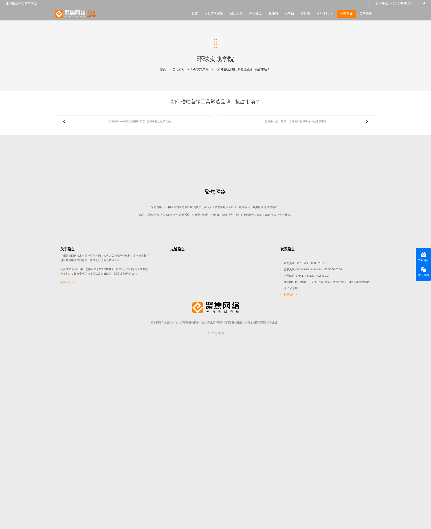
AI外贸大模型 (214, 14)
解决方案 (236, 14)
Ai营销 (289, 14)
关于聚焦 (365, 14)
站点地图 (217, 333)
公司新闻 (346, 14)
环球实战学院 (200, 69)
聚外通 (305, 14)
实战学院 (323, 14)
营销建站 (255, 14)
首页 (195, 14)
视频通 (273, 14)
